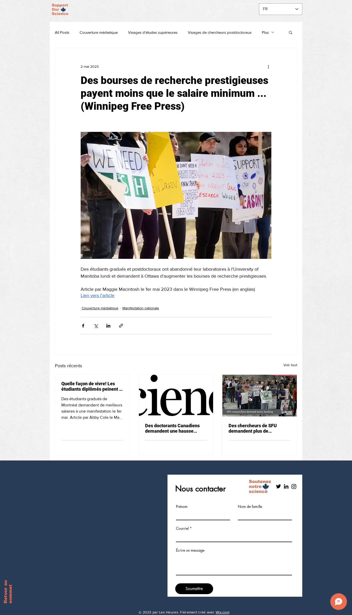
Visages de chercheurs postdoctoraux (220, 32)
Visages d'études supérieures (153, 32)
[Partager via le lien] (121, 325)
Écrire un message (190, 550)
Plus (265, 32)
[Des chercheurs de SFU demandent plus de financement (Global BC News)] (259, 395)
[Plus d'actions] (268, 66)
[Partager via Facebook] (83, 325)
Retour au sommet (8, 591)
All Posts (62, 32)
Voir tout (290, 365)
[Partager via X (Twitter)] (95, 325)
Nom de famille (250, 506)
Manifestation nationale (140, 308)
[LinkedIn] (286, 486)
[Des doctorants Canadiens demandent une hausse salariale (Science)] (176, 395)
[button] (290, 32)
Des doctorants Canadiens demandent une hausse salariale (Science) (172, 428)
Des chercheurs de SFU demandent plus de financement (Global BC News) (253, 428)
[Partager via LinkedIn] (108, 325)
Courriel (182, 528)
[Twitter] (278, 486)
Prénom (182, 506)
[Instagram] (294, 486)
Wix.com (222, 612)
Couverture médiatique (99, 32)
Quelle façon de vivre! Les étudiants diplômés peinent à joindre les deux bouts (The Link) (91, 386)
